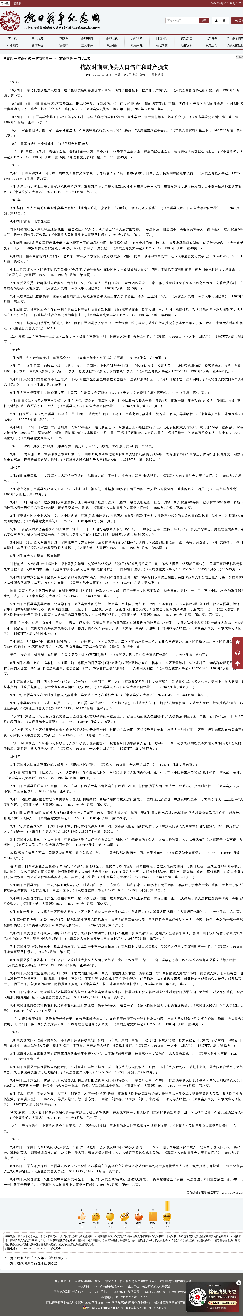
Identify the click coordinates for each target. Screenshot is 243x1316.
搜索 (204, 20)
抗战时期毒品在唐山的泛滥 (37, 1263)
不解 (124, 1222)
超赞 (82, 1222)
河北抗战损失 (63, 58)
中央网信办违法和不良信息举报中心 (129, 1302)
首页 (10, 58)
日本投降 (62, 38)
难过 (167, 1222)
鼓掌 (96, 1222)
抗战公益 (186, 38)
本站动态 (12, 45)
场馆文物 (186, 45)
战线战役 (112, 38)
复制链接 (158, 74)
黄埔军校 (37, 45)
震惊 (139, 1222)
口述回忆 (162, 38)
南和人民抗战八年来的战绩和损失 (42, 1258)
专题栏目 (112, 45)
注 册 (222, 20)
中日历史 (37, 38)
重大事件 (87, 45)
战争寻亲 (211, 38)
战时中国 (87, 38)
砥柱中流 (137, 45)
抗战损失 (42, 58)
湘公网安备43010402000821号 (104, 1307)
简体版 (5, 3)
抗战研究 (162, 45)
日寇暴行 (62, 45)
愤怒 (153, 1222)
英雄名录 (137, 38)
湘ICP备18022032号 (154, 1307)
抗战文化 (211, 45)
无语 (110, 1222)
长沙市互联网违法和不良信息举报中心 (178, 1302)
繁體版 (17, 3)
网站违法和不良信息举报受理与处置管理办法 (74, 1302)
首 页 (12, 38)
